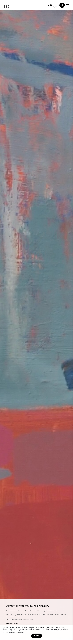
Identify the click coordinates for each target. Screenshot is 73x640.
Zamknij (36, 635)
